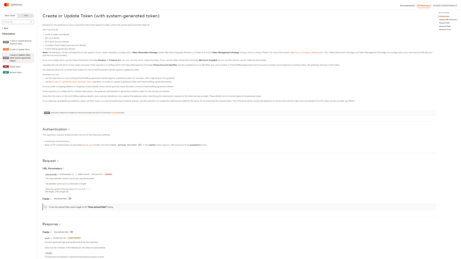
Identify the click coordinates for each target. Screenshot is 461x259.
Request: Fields (444, 23)
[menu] (445, 5)
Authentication (444, 16)
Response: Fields (445, 26)
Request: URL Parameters (448, 20)
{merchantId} (115, 113)
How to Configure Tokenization (309, 52)
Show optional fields (60, 199)
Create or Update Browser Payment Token (72, 82)
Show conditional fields (61, 232)
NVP (26, 16)
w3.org (88, 145)
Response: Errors (445, 29)
